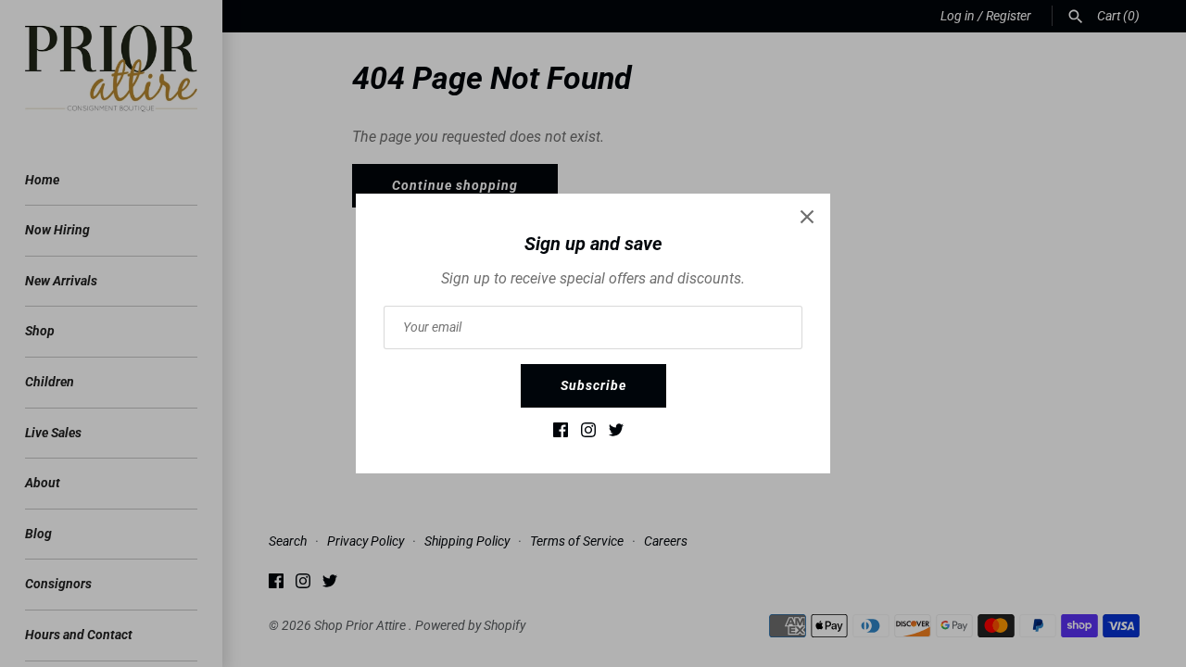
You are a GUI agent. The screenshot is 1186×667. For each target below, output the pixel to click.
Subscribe (593, 385)
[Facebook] (560, 434)
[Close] (807, 216)
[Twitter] (616, 434)
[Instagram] (588, 434)
